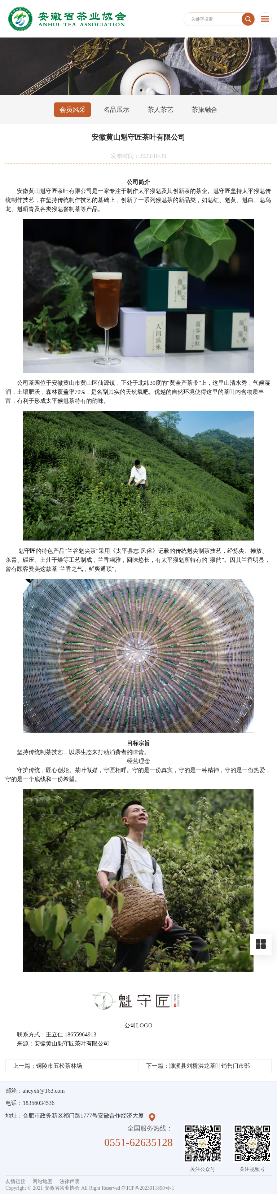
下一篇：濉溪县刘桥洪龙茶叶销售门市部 (198, 1066)
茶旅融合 (204, 109)
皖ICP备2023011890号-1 (148, 1188)
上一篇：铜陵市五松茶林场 (47, 1066)
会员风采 (72, 109)
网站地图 (42, 1181)
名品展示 (116, 109)
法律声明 (70, 1181)
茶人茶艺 (160, 109)
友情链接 (15, 1181)
